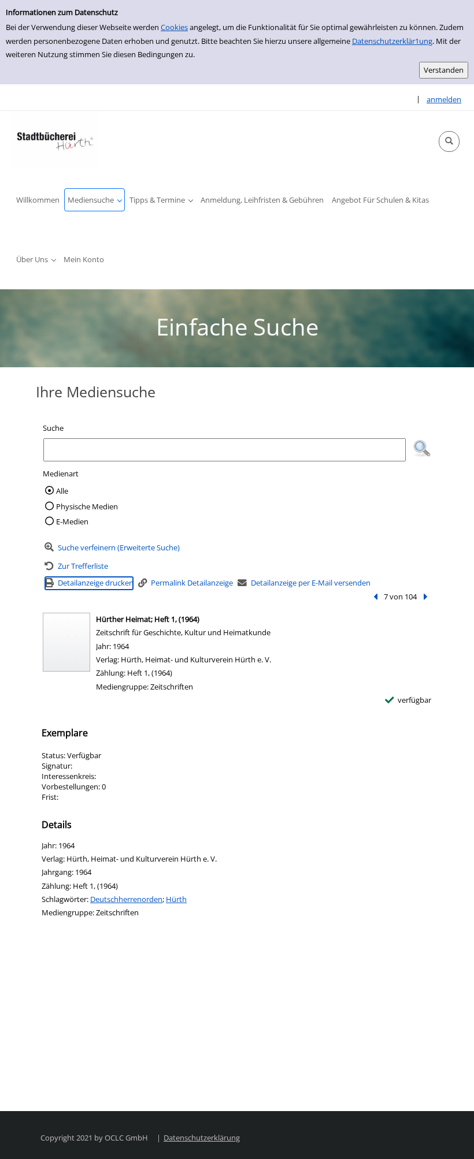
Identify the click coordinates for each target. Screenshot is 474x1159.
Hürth (176, 899)
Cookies (174, 27)
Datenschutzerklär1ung (392, 41)
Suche (53, 428)
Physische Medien (87, 506)
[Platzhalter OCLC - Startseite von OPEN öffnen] (55, 140)
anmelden (444, 99)
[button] (449, 141)
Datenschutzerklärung (202, 1137)
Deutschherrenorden (126, 899)
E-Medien (72, 521)
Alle (62, 491)
